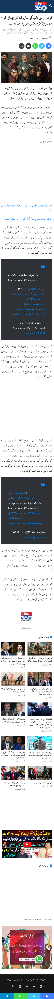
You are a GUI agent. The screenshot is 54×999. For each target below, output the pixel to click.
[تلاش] (50, 7)
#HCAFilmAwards (34, 307)
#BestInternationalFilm (31, 312)
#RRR (26, 292)
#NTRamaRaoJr (35, 302)
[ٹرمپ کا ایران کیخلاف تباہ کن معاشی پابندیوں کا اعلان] (13, 779)
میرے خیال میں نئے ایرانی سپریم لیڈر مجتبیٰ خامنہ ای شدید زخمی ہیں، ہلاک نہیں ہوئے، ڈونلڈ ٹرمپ (13, 666)
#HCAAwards (34, 519)
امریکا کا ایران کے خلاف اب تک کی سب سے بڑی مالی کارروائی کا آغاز (13, 726)
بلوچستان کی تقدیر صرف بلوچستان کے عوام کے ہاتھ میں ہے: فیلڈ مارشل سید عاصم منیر (40, 760)
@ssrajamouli (16, 499)
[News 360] (41, 6)
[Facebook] (49, 46)
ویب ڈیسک (45, 38)
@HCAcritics (16, 519)
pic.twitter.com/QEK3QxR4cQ (25, 529)
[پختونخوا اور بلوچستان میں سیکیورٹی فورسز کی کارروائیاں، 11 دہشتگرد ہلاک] (40, 654)
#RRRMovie (38, 292)
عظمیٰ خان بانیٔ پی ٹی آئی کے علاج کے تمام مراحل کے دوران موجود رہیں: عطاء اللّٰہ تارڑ (13, 760)
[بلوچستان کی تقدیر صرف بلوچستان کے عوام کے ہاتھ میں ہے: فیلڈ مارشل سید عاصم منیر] (40, 748)
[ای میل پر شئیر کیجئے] (28, 46)
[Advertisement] (27, 174)
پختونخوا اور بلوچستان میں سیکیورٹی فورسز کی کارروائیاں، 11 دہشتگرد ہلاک (40, 665)
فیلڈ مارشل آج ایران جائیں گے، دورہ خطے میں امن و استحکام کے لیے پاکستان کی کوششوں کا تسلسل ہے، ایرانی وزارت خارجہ (40, 729)
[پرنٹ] (21, 46)
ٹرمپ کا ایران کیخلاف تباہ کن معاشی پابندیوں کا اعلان (14, 790)
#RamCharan (20, 297)
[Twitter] (42, 46)
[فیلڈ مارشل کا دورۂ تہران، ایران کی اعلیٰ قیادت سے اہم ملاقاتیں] (13, 685)
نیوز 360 (9, 985)
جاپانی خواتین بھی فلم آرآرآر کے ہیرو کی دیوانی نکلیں (27, 218)
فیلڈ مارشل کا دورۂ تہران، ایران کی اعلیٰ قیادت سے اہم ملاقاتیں (13, 696)
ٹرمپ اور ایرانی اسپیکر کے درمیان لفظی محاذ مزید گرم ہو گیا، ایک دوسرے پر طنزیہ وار (41, 697)
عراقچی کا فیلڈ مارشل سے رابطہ (42, 788)
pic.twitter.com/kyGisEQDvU (28, 317)
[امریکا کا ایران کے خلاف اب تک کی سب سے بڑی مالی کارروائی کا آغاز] (13, 715)
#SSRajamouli (36, 297)
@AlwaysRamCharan (20, 504)
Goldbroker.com (45, 925)
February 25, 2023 (34, 336)
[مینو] (3, 7)
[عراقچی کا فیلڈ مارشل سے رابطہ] (40, 779)
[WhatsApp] (35, 46)
